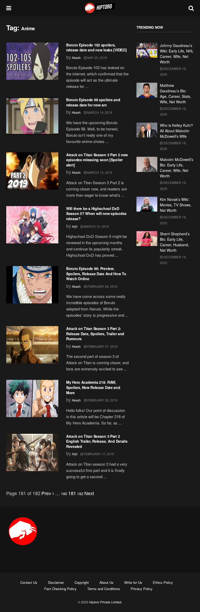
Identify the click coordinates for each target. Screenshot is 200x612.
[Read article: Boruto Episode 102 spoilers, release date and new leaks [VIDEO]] (32, 61)
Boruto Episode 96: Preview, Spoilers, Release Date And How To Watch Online (96, 273)
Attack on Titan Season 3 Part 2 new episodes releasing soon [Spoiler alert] (97, 159)
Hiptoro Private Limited (105, 602)
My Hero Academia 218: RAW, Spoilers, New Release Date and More (93, 387)
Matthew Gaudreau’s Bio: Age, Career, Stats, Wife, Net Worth (175, 93)
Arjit (74, 226)
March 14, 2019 (99, 112)
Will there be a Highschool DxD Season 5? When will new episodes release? (96, 213)
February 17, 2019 (98, 454)
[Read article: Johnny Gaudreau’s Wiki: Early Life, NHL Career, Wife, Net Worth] (146, 50)
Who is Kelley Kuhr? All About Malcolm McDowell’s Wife (176, 131)
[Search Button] (191, 8)
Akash (76, 57)
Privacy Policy (142, 588)
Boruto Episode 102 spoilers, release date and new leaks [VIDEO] (96, 47)
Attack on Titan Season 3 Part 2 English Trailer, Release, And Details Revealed (97, 441)
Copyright (81, 582)
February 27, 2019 (101, 346)
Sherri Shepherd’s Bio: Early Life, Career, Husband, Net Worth (175, 242)
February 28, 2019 (101, 286)
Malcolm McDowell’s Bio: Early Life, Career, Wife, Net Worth (176, 167)
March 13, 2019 (99, 172)
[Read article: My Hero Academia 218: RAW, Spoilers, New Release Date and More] (32, 398)
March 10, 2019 (96, 226)
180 (64, 493)
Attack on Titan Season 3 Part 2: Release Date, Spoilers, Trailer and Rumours (95, 333)
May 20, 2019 (96, 57)
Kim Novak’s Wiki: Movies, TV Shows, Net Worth (175, 205)
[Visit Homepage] (100, 8)
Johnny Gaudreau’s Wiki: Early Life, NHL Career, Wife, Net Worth (176, 53)
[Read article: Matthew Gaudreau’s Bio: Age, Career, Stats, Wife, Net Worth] (146, 90)
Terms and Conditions (103, 588)
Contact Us (28, 582)
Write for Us (133, 582)
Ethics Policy (163, 582)
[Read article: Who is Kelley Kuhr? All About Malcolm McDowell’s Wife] (146, 130)
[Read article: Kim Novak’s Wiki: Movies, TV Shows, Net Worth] (146, 204)
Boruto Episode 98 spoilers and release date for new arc (93, 102)
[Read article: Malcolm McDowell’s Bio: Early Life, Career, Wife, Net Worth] (146, 164)
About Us (106, 582)
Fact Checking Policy (60, 588)
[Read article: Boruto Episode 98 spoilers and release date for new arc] (32, 116)
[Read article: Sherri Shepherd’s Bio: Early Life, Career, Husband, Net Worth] (146, 238)
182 (80, 493)
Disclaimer (56, 582)
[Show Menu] (8, 8)
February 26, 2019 (101, 400)
